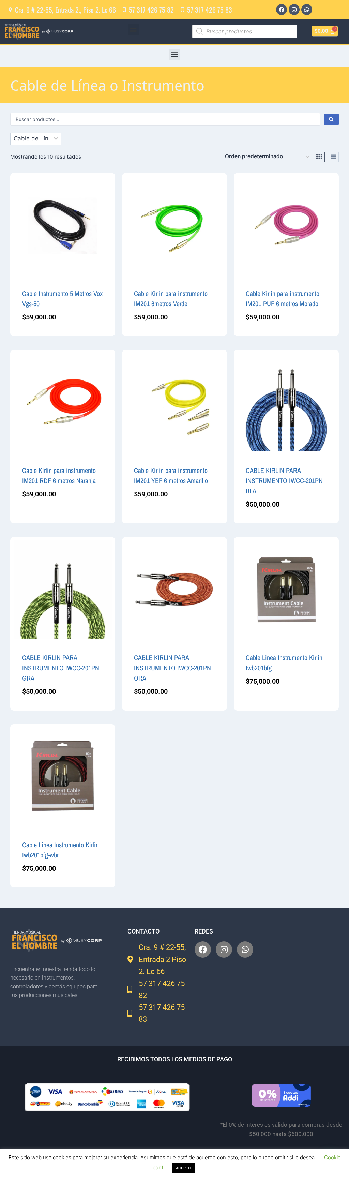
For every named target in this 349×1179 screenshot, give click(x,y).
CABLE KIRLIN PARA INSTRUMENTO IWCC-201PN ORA (172, 668)
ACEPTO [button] (183, 1168)
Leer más (256, 703)
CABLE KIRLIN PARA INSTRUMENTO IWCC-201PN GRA (60, 668)
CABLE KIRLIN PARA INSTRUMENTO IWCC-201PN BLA (284, 480)
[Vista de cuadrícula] (319, 157)
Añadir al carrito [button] (43, 516)
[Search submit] (331, 119)
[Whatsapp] (306, 9)
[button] (133, 29)
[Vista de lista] (333, 157)
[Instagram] (294, 9)
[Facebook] (281, 9)
